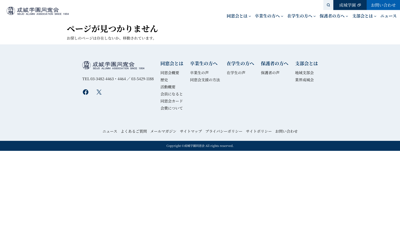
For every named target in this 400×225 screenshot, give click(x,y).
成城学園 (347, 5)
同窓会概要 (169, 72)
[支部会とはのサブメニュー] (375, 16)
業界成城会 (304, 79)
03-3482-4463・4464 (108, 78)
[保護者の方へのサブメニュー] (347, 16)
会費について (171, 108)
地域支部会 (304, 72)
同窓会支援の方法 (205, 79)
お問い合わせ (383, 5)
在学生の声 (236, 72)
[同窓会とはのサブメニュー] (250, 16)
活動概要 (167, 87)
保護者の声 (270, 72)
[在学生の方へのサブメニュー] (314, 16)
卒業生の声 (199, 72)
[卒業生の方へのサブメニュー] (282, 16)
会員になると (171, 94)
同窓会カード (171, 101)
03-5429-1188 (142, 78)
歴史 (164, 79)
